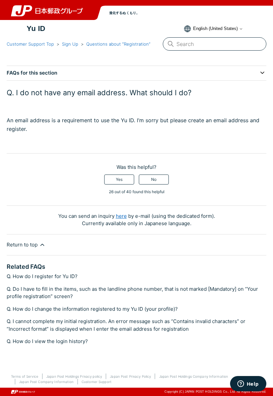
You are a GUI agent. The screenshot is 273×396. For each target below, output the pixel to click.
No (153, 179)
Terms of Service (24, 376)
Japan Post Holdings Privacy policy (74, 376)
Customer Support (97, 382)
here (121, 216)
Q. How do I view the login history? (47, 341)
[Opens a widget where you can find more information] (248, 384)
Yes (119, 179)
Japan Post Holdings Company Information (193, 376)
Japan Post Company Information (46, 382)
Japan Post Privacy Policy (130, 376)
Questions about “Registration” (118, 44)
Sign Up (70, 44)
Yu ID (36, 28)
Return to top (23, 244)
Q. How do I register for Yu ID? (42, 276)
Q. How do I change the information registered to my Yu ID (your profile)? (92, 309)
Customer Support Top (30, 44)
